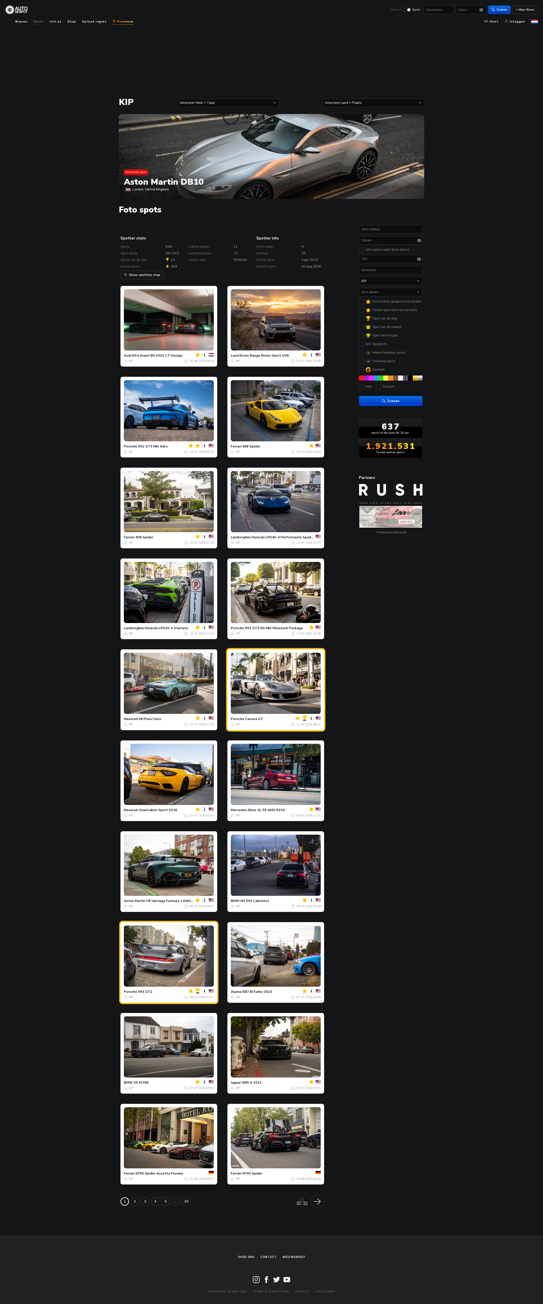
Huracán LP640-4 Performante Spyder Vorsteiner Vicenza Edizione (306, 537)
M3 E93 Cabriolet (255, 901)
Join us (55, 22)
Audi (127, 355)
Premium (124, 22)
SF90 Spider (252, 1173)
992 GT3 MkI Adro (153, 446)
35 (186, 1201)
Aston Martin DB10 (164, 182)
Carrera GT (254, 719)
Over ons (246, 1257)
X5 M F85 (141, 1082)
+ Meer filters (525, 10)
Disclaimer (325, 1292)
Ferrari (236, 446)
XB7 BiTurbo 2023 (257, 991)
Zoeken (502, 10)
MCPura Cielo (150, 719)
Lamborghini (241, 537)
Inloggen (517, 22)
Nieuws (396, 9)
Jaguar (236, 1082)
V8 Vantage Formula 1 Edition (170, 901)
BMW (235, 901)
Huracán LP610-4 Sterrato (166, 628)
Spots (416, 9)
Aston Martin (134, 901)
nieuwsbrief (294, 1257)
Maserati (131, 719)
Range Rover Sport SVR (269, 355)
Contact (268, 1257)
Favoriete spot (136, 172)
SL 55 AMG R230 (271, 810)
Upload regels (94, 22)
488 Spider (251, 446)
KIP (131, 361)
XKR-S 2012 (252, 1082)
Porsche (130, 446)
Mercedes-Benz (243, 810)
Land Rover (240, 355)
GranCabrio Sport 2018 (158, 810)
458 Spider (144, 537)
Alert (494, 22)
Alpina (236, 991)
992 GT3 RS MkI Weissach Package (274, 628)
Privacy (302, 1292)
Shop (71, 22)
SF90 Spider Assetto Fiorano (159, 1173)
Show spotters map (144, 275)
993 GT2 (145, 991)
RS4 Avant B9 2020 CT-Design (157, 355)
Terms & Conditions (270, 1292)
